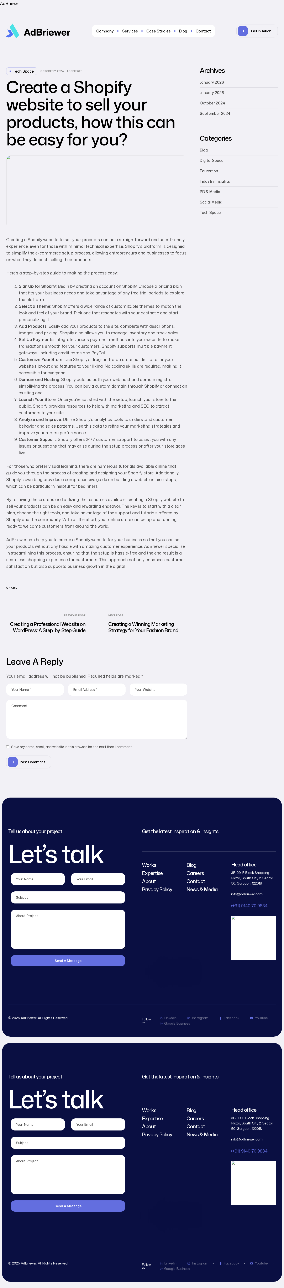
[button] (257, 31)
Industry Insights (215, 181)
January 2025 (212, 92)
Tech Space (23, 71)
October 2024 (212, 103)
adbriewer (75, 71)
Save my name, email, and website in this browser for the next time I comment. (71, 747)
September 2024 (215, 113)
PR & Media (210, 191)
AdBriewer (10, 3)
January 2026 (212, 82)
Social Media (211, 202)
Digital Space (211, 160)
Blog (204, 150)
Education (209, 171)
